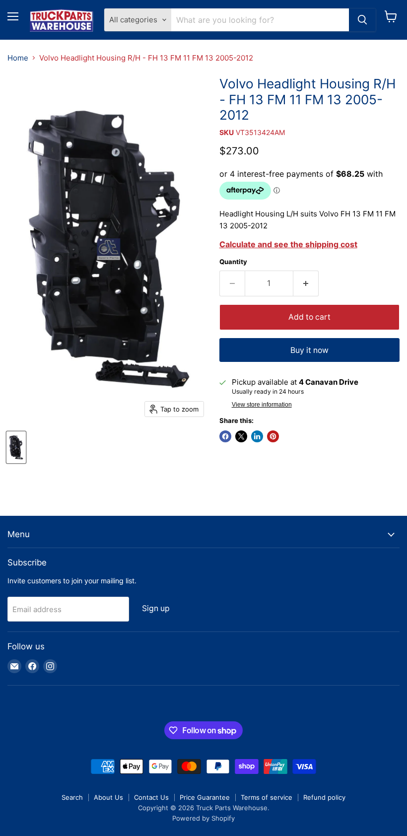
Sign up (156, 608)
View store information (262, 404)
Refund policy (324, 797)
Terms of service (266, 797)
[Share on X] (241, 436)
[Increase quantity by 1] (306, 283)
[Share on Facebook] (225, 436)
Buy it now (309, 350)
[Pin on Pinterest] (273, 436)
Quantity (233, 262)
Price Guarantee (205, 797)
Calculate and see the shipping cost (288, 244)
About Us (108, 797)
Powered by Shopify (203, 818)
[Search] (362, 19)
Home (17, 58)
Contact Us (151, 797)
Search (72, 797)
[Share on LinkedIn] (257, 436)
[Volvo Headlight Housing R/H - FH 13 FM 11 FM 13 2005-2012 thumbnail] (16, 447)
